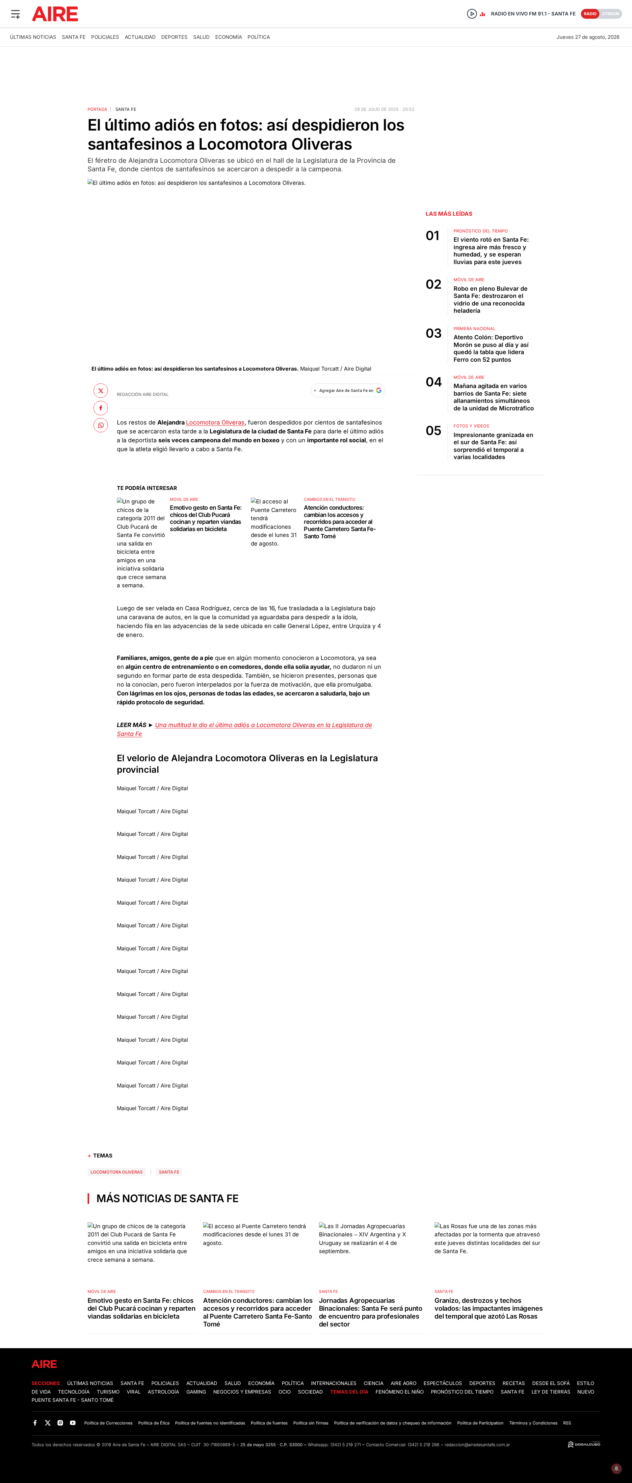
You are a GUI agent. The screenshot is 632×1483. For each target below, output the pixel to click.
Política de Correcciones (108, 1423)
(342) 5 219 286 (423, 1444)
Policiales (105, 37)
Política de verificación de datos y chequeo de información (393, 1423)
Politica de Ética (154, 1423)
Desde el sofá (551, 1383)
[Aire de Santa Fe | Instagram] (60, 1422)
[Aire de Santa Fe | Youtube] (72, 1422)
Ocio (284, 1392)
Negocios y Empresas (242, 1392)
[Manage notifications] (616, 1468)
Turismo (108, 1392)
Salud (201, 37)
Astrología (163, 1392)
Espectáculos (443, 1383)
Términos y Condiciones (533, 1423)
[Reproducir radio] (472, 14)
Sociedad (310, 1392)
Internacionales (333, 1383)
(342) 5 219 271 (345, 1444)
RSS (567, 1423)
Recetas (514, 1383)
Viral (134, 1392)
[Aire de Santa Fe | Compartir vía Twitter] (100, 390)
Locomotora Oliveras (215, 422)
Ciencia (373, 1383)
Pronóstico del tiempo (462, 1392)
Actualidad (140, 37)
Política (259, 37)
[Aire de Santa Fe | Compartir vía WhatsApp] (100, 425)
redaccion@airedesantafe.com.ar (477, 1444)
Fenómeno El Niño (400, 1392)
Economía (228, 37)
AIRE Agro (403, 1383)
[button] (15, 13)
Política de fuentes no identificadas (210, 1423)
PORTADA (97, 109)
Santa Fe (74, 37)
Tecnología (74, 1392)
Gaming (196, 1392)
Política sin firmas (311, 1423)
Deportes (174, 37)
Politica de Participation (480, 1423)
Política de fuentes (269, 1423)
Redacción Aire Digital (143, 394)
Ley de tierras (552, 1392)
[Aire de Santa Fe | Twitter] (47, 1422)
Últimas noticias (33, 37)
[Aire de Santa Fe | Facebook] (35, 1422)
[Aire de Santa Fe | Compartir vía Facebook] (100, 408)
